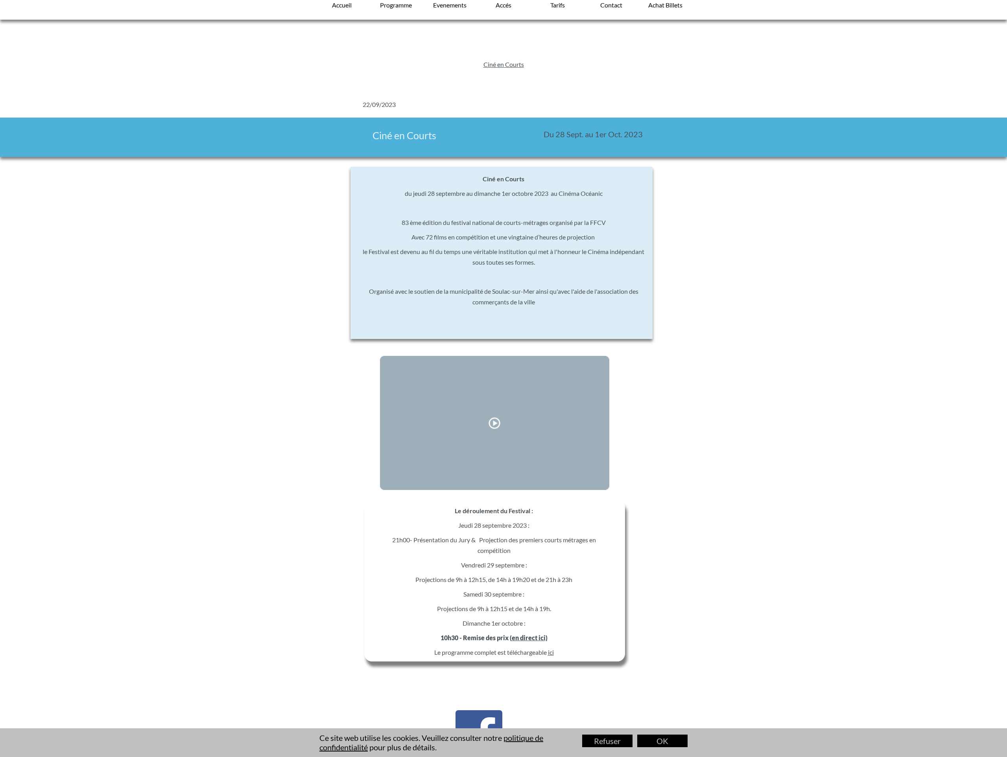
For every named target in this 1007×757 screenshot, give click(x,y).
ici (551, 652)
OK (662, 741)
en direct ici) (530, 637)
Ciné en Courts (503, 64)
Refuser (607, 741)
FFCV (598, 222)
